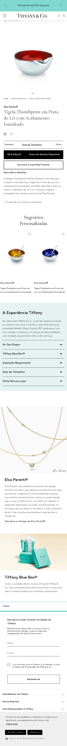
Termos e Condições (43, 665)
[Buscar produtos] (6, 20)
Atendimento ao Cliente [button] (15, 694)
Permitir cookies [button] (16, 732)
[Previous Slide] (6, 5)
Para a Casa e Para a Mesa (40, 99)
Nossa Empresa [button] (10, 701)
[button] (25, 738)
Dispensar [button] (35, 732)
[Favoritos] (59, 16)
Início (6, 606)
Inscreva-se (33, 679)
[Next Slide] (61, 5)
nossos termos (44, 686)
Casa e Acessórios (18, 99)
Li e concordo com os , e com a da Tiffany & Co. (36, 666)
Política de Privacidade (25, 667)
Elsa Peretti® (11, 106)
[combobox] (33, 20)
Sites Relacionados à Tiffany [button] (17, 709)
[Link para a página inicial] (6, 99)
